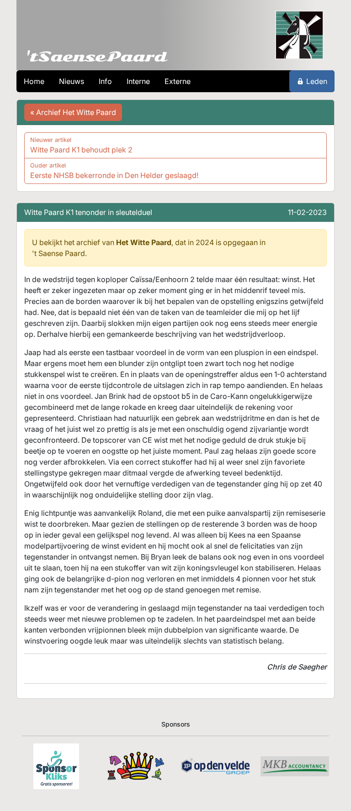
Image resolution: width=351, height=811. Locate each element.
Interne (138, 81)
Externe (178, 81)
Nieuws (71, 81)
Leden (316, 81)
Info (105, 81)
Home (34, 81)
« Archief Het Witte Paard (73, 112)
